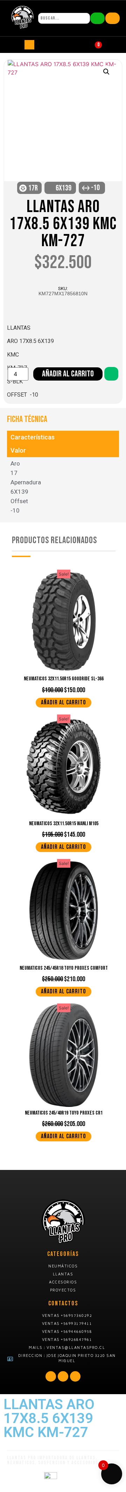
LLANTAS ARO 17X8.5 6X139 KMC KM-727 (63, 224)
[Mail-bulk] (63, 1376)
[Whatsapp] (51, 1376)
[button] (106, 71)
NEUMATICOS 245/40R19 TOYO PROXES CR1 (64, 1113)
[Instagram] (75, 1376)
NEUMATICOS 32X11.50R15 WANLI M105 (63, 823)
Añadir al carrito (68, 374)
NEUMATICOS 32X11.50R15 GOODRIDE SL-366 (64, 678)
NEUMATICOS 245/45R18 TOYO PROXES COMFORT (64, 968)
